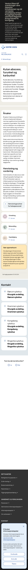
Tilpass (14, 564)
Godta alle (14, 554)
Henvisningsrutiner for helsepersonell (15, 205)
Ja (11, 365)
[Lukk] (23, 526)
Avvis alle (14, 559)
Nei (19, 365)
